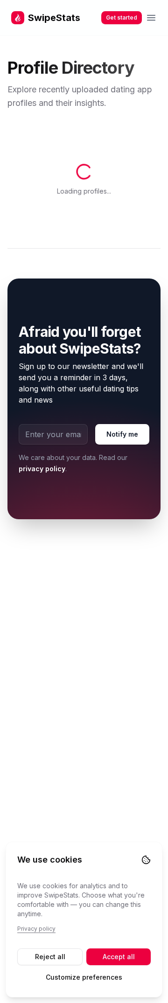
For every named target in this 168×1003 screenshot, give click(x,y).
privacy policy (42, 406)
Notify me (122, 372)
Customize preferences (84, 977)
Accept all (119, 957)
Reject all (50, 957)
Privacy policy (36, 928)
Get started (121, 17)
